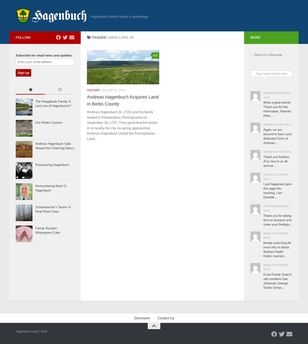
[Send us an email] (71, 37)
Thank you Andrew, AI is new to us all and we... (276, 161)
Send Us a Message (268, 54)
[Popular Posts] (30, 90)
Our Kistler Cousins (48, 122)
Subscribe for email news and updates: (44, 55)
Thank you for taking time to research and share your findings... (277, 220)
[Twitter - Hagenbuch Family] (65, 37)
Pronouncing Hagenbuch (52, 165)
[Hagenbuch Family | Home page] (51, 15)
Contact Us (166, 318)
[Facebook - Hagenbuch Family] (58, 37)
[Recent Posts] (59, 90)
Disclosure (142, 318)
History (93, 90)
